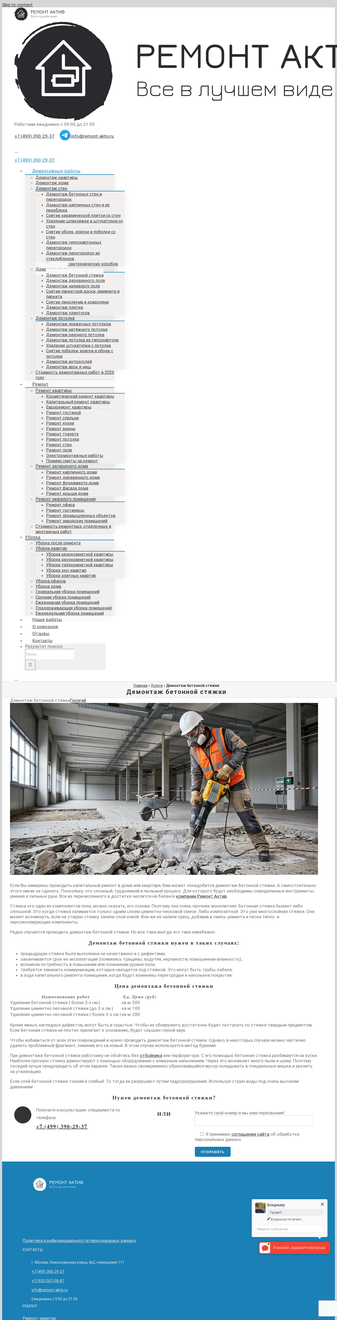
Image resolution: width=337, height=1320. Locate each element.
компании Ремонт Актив (201, 896)
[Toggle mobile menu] (16, 678)
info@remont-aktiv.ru (92, 136)
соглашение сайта (250, 1134)
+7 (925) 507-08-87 (48, 1281)
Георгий (78, 700)
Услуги (157, 685)
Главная (140, 685)
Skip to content (17, 4)
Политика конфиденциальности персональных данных (79, 1240)
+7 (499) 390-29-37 (34, 136)
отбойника (151, 1055)
